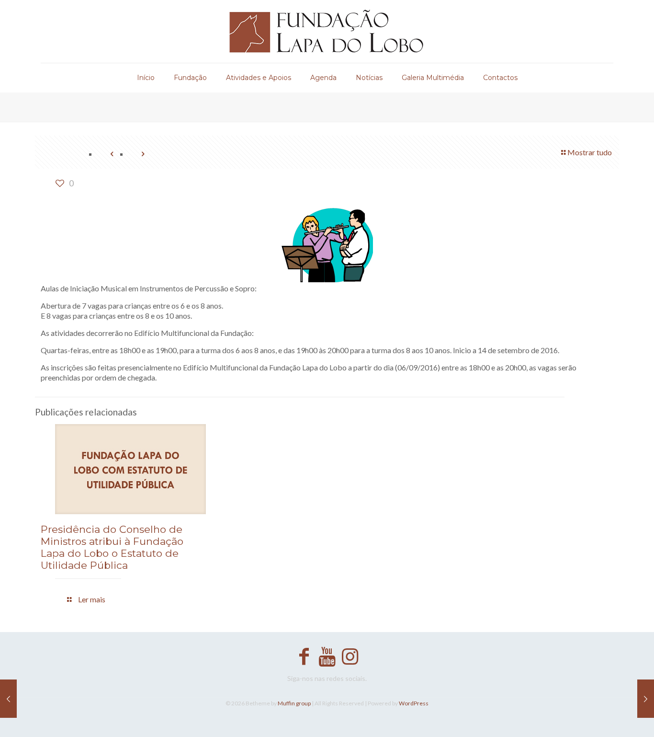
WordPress (413, 703)
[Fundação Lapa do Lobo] (327, 31)
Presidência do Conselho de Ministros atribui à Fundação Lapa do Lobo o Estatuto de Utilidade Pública (112, 547)
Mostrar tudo (589, 152)
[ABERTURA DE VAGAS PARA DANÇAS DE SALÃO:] (645, 698)
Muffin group (294, 703)
